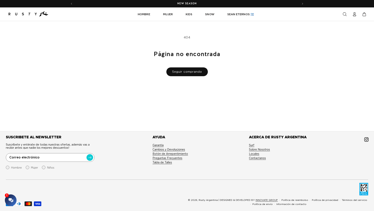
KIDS (189, 14)
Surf (251, 145)
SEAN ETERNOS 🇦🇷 (240, 14)
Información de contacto (291, 204)
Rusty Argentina (208, 199)
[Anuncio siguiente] (302, 3)
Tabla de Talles (162, 162)
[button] (345, 14)
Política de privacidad (325, 199)
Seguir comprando (187, 71)
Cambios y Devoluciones (169, 149)
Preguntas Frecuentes (167, 158)
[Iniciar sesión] (354, 14)
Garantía (158, 145)
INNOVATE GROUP (267, 199)
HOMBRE (144, 14)
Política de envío (262, 204)
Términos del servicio (354, 199)
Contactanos (257, 158)
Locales (254, 153)
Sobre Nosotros (259, 149)
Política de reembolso (294, 199)
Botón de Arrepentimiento (170, 153)
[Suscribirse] (89, 157)
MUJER (168, 14)
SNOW (209, 14)
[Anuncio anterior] (71, 3)
